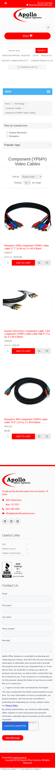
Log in (35, 56)
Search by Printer (11, 56)
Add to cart (23, 263)
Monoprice (14, 136)
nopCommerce (20, 757)
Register (25, 56)
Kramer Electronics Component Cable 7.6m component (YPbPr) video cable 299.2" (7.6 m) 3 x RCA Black (27, 334)
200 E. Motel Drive (13, 500)
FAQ (4, 544)
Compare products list (42, 61)
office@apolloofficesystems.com (40, 5)
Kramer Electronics (18, 132)
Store (26, 35)
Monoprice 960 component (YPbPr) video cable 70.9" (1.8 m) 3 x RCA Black (26, 421)
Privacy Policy (9, 549)
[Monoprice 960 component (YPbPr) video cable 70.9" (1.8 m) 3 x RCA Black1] (27, 390)
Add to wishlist (47, 263)
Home (7, 104)
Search (42, 50)
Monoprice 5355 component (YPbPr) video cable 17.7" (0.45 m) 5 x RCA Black (26, 247)
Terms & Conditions (11, 553)
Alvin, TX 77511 (12, 504)
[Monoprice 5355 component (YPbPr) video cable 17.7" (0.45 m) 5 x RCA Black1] (27, 216)
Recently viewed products (15, 61)
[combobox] (21, 50)
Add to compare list (39, 263)
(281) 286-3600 (46, 3)
